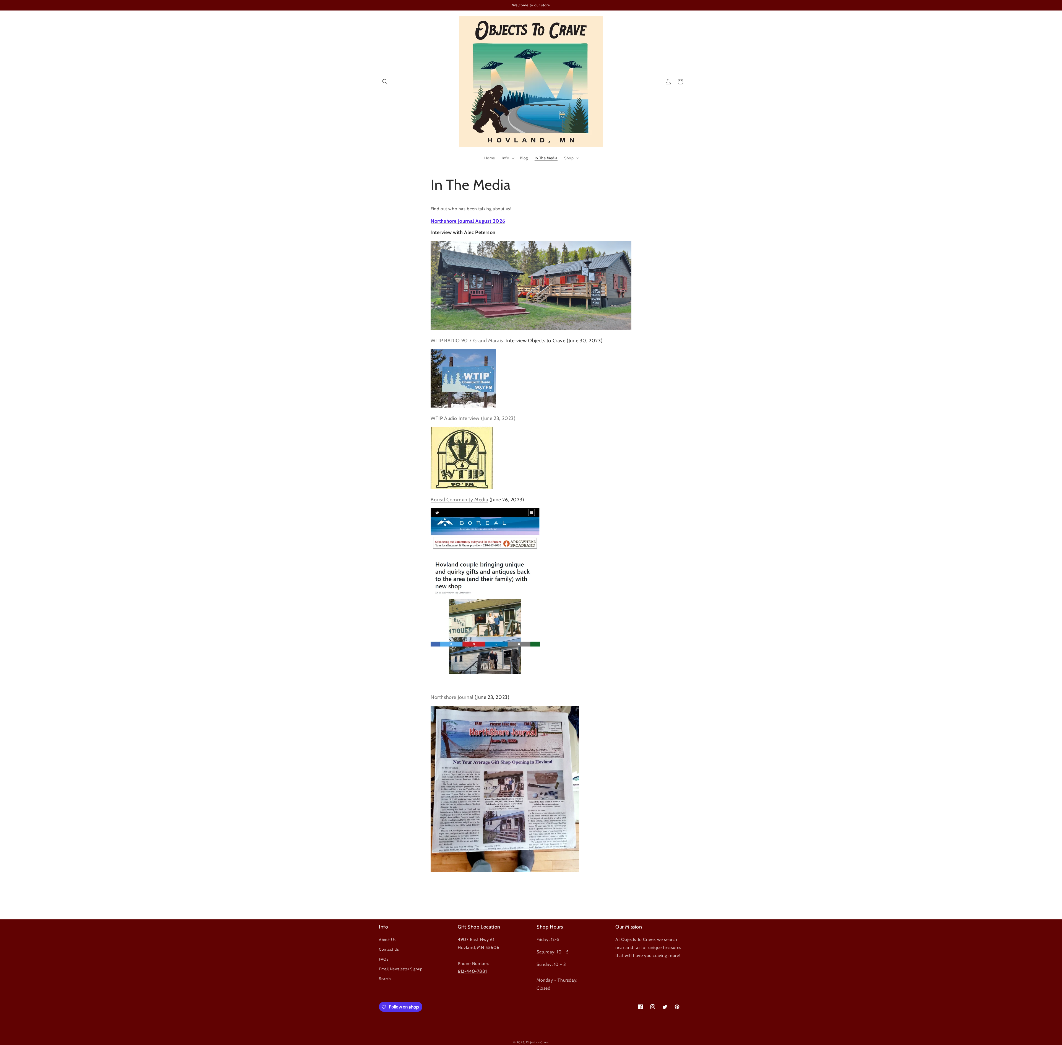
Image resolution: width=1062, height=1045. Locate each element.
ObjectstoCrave (537, 1042)
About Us (387, 939)
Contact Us (389, 949)
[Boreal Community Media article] (485, 672)
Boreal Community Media (459, 500)
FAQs (383, 959)
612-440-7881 (472, 971)
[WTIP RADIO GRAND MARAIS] (463, 406)
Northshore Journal (452, 697)
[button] (385, 82)
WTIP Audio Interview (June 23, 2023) (473, 418)
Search (385, 978)
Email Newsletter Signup (401, 968)
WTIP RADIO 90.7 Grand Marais (467, 341)
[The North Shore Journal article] (505, 870)
